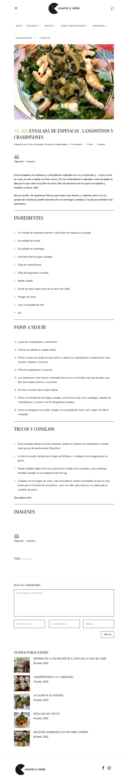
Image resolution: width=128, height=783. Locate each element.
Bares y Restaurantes (73, 26)
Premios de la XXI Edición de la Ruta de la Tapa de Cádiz (69, 658)
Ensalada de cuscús (46, 713)
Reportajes (99, 26)
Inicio (19, 26)
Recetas (49, 26)
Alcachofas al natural (48, 695)
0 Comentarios (76, 144)
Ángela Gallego (61, 144)
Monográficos (24, 38)
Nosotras (31, 26)
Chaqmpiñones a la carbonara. (53, 677)
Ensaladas (39, 144)
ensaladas (27, 559)
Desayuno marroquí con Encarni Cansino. (60, 732)
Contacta (45, 38)
